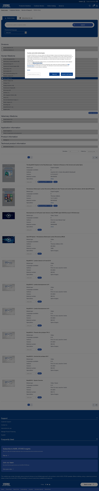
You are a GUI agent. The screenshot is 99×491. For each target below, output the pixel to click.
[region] (50, 63)
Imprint (28, 69)
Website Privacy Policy (37, 63)
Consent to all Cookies (67, 74)
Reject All (54, 74)
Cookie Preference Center (34, 74)
